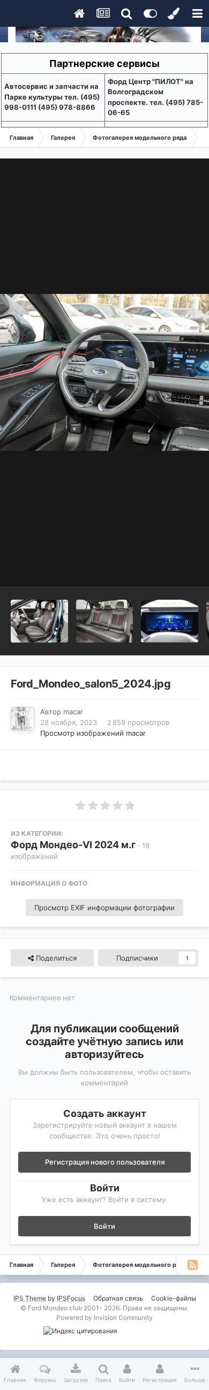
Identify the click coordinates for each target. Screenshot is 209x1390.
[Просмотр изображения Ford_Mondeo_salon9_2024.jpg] (39, 621)
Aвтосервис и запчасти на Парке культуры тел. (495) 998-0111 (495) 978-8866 (52, 96)
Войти (104, 1226)
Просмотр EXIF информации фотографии (104, 907)
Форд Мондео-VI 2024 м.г (73, 844)
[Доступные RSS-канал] (192, 1265)
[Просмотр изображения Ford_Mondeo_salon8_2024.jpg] (104, 621)
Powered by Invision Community (104, 1317)
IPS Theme (29, 1298)
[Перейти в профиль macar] (22, 718)
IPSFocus (71, 1298)
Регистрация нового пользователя (105, 1162)
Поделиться (55, 958)
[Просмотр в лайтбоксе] (104, 372)
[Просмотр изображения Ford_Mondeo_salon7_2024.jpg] (169, 621)
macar (73, 711)
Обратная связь (118, 1298)
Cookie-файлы (173, 1298)
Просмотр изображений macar (93, 733)
